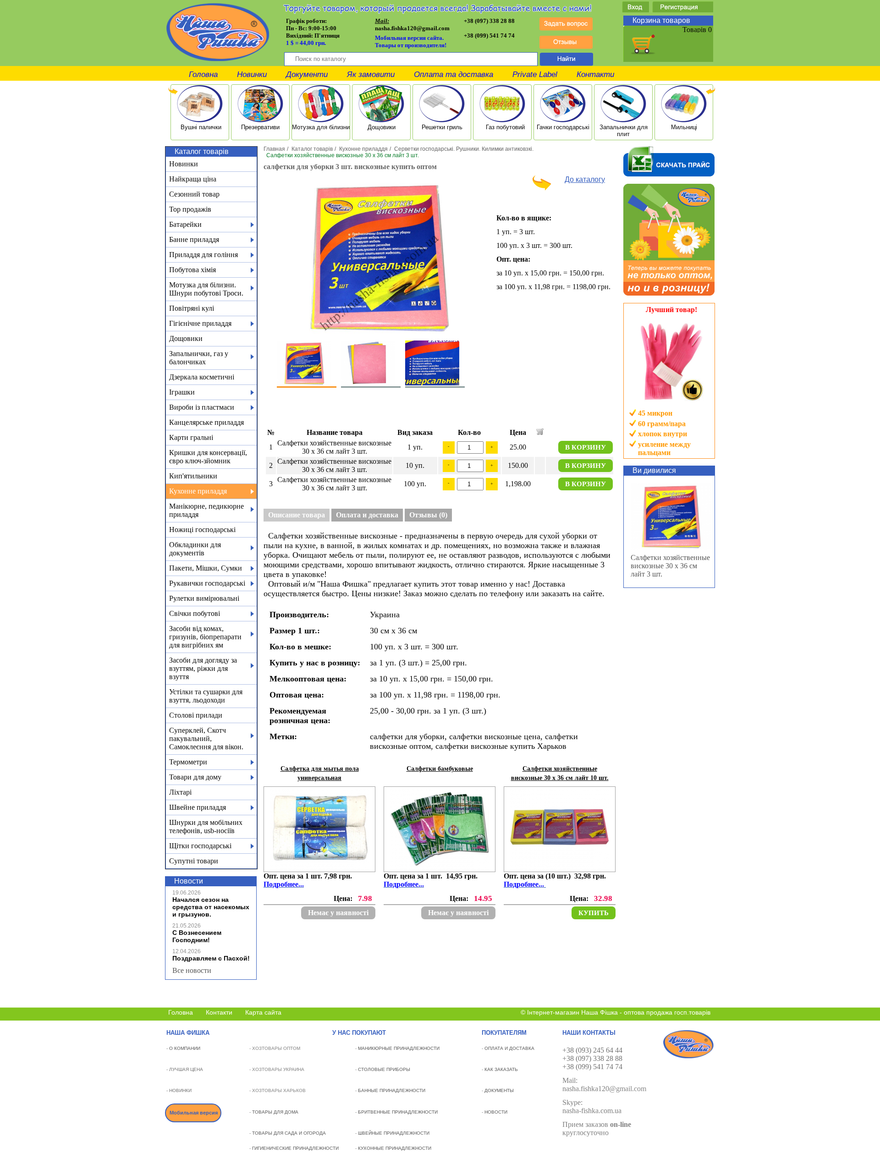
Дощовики (186, 338)
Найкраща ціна (192, 179)
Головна (203, 74)
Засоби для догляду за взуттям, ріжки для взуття (203, 668)
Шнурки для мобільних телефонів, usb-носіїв (205, 826)
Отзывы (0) (428, 515)
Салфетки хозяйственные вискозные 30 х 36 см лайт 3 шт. (670, 566)
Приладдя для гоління (203, 254)
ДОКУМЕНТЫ (499, 1090)
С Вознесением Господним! (196, 936)
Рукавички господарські (207, 583)
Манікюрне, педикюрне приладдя (206, 510)
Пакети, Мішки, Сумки (205, 568)
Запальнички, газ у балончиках (198, 358)
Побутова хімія (192, 270)
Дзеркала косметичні (201, 377)
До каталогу (585, 179)
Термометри (188, 762)
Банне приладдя (194, 239)
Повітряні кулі (191, 308)
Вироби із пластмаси (201, 407)
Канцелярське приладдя (206, 422)
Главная (274, 149)
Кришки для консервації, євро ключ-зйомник (208, 457)
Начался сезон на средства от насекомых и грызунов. (210, 907)
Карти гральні (191, 437)
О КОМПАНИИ (184, 1048)
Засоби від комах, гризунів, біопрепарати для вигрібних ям (205, 637)
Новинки (252, 74)
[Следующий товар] (542, 188)
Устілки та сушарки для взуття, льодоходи (205, 696)
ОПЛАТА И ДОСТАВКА (509, 1048)
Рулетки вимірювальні (204, 598)
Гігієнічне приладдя (200, 323)
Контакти (595, 74)
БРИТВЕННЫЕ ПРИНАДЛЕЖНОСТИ (398, 1112)
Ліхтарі (180, 792)
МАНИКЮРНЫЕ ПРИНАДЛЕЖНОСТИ (399, 1048)
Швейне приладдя (197, 807)
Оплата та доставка (453, 74)
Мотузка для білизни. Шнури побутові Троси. (206, 289)
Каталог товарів (312, 149)
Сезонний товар (194, 194)
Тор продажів (190, 209)
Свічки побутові (194, 613)
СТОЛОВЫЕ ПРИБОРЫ (384, 1069)
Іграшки (182, 392)
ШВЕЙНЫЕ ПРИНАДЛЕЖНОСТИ (393, 1133)
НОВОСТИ (495, 1112)
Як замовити (371, 74)
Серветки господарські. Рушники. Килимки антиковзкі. (464, 149)
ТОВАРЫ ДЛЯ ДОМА (275, 1112)
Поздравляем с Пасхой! (211, 958)
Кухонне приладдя (198, 491)
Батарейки (185, 224)
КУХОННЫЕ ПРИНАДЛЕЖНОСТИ (394, 1148)
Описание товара (296, 515)
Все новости (191, 970)
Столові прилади (195, 715)
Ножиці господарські (202, 529)
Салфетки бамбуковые (440, 768)
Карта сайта (263, 1012)
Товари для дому (195, 777)
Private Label (534, 74)
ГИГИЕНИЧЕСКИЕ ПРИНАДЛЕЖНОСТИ (295, 1148)
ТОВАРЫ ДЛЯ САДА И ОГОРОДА (289, 1133)
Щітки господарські (200, 846)
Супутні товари (193, 861)
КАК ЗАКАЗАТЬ (501, 1069)
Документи (307, 74)
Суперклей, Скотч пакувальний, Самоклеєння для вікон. (206, 738)
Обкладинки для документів (195, 549)
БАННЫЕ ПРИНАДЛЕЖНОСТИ (391, 1090)
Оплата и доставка (367, 515)
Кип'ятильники (193, 476)
